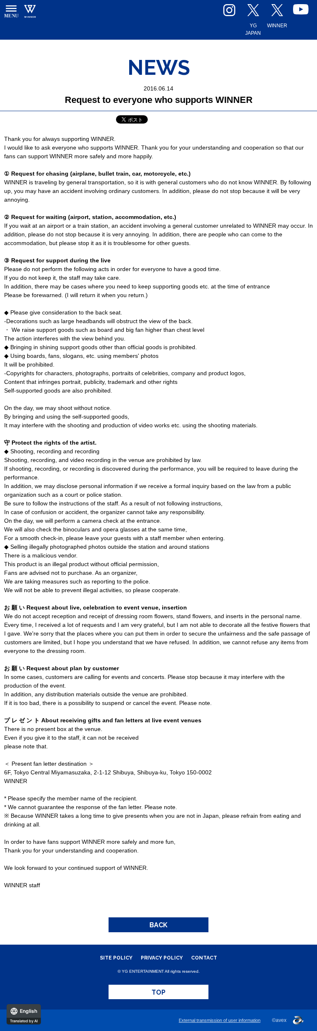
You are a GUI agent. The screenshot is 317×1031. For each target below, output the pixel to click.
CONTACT (204, 958)
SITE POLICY (116, 958)
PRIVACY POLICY (162, 958)
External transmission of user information (219, 1020)
